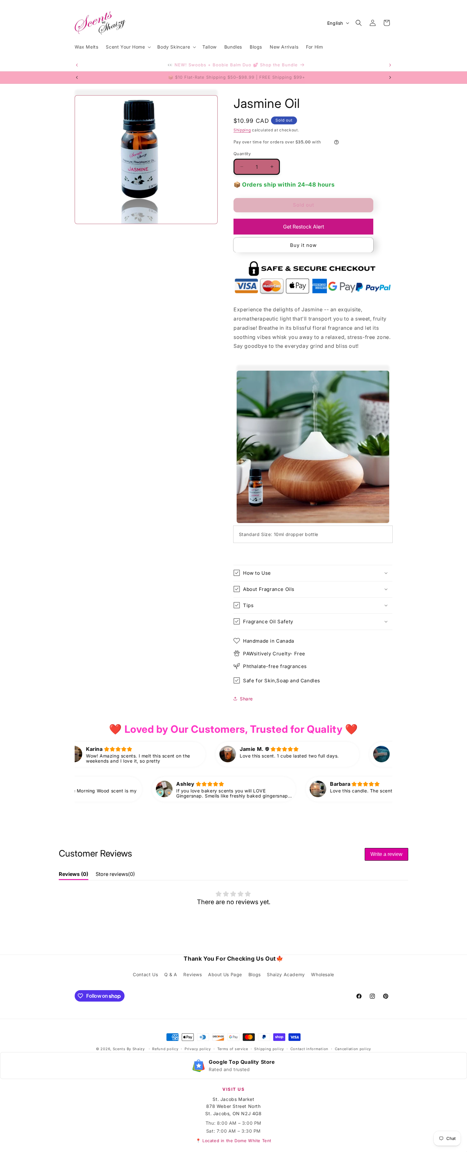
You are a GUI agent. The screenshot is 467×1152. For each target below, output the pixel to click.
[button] (127, 47)
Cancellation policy (353, 1049)
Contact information (309, 1049)
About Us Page (225, 974)
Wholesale (322, 974)
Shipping (242, 130)
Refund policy (165, 1049)
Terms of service (232, 1049)
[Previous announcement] (77, 65)
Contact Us (145, 974)
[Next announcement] (390, 65)
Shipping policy (269, 1049)
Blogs (254, 974)
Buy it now (303, 245)
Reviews (192, 974)
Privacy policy (198, 1049)
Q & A (170, 974)
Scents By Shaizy (129, 1049)
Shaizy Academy (286, 974)
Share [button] (246, 698)
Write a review (386, 854)
